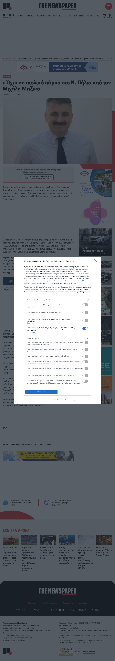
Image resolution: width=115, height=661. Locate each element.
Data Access (57, 400)
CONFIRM (41, 392)
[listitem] (57, 300)
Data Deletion (45, 400)
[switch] (85, 304)
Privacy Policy (70, 400)
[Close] (96, 261)
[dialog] (57, 330)
